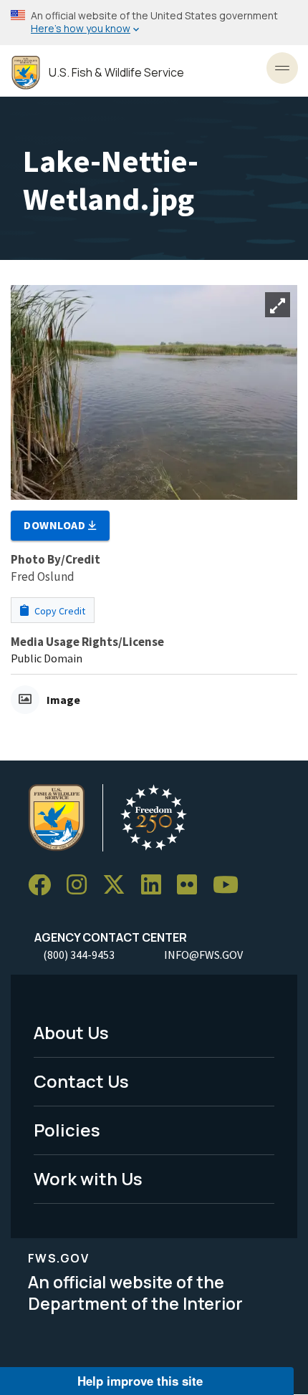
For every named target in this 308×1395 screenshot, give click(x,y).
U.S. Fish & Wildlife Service (116, 72)
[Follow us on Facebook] (44, 885)
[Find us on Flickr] (192, 885)
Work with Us (88, 1178)
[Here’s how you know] (154, 22)
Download (56, 525)
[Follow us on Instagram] (82, 885)
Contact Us (81, 1081)
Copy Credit (58, 610)
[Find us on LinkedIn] (156, 885)
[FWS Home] (25, 73)
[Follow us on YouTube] (231, 885)
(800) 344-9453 (79, 954)
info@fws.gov (203, 954)
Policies (67, 1129)
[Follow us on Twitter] (118, 885)
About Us (71, 1032)
